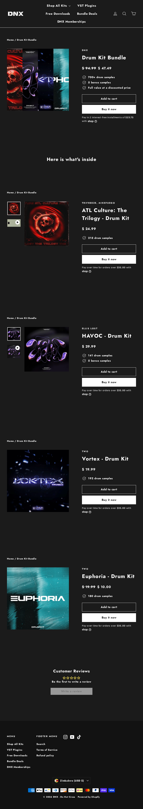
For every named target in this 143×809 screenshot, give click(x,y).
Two (85, 451)
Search (40, 744)
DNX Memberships (71, 21)
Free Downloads (58, 14)
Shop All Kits (57, 6)
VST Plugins (86, 6)
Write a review (71, 691)
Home (10, 40)
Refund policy (45, 755)
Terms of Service (46, 750)
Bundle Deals (87, 14)
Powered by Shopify (89, 796)
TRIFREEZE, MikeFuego (98, 203)
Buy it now (109, 109)
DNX (85, 50)
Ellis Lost (90, 328)
